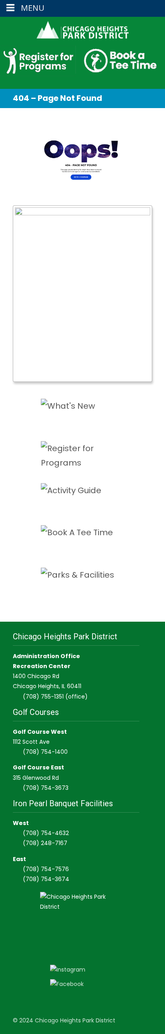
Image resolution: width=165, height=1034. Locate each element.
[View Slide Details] (82, 293)
